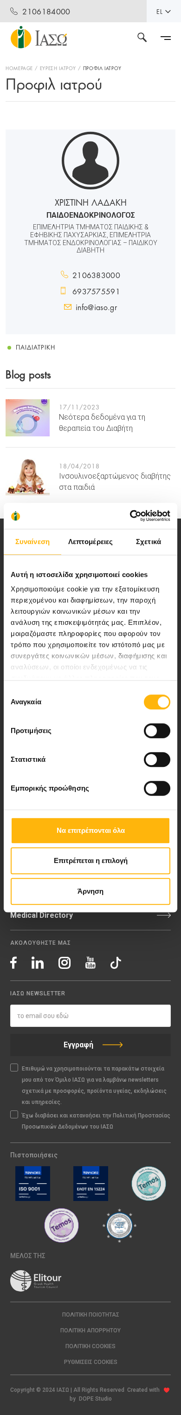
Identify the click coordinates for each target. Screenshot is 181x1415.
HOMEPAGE (19, 67)
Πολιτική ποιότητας (90, 1314)
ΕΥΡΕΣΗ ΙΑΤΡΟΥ (58, 67)
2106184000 (46, 11)
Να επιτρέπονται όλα (91, 830)
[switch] (157, 730)
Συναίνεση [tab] (32, 541)
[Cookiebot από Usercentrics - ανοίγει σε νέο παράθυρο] (130, 516)
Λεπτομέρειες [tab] (90, 541)
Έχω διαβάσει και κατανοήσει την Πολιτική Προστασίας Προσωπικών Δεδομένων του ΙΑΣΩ (96, 1121)
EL (159, 11)
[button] (90, 1362)
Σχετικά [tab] (148, 541)
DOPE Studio (95, 1399)
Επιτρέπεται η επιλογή (91, 860)
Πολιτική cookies (90, 1346)
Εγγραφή (78, 1044)
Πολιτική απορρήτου (90, 1330)
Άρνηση (90, 891)
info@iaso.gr (96, 306)
